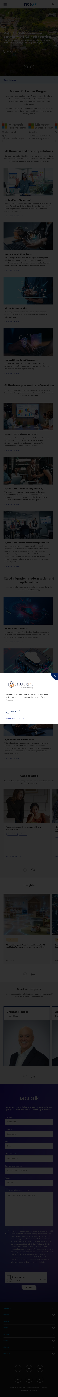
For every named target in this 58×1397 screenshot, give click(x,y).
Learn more (13, 712)
